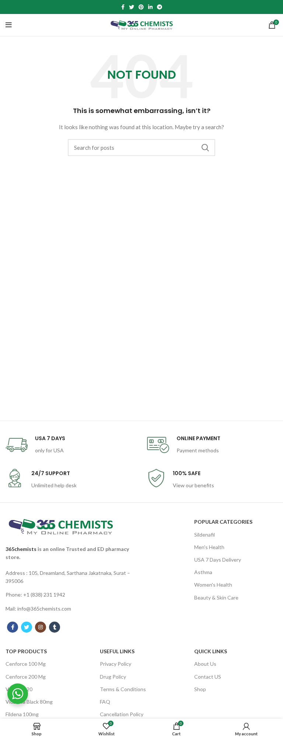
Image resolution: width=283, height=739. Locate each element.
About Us (205, 664)
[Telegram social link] (159, 7)
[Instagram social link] (40, 627)
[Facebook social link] (123, 7)
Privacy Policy (115, 664)
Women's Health (213, 584)
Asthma (203, 572)
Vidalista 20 (19, 689)
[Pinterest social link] (141, 7)
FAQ (105, 702)
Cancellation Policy (121, 714)
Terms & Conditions (123, 689)
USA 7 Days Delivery (217, 559)
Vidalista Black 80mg (29, 702)
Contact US (207, 676)
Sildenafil (204, 534)
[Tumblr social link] (54, 627)
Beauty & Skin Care (216, 597)
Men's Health (209, 547)
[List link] (71, 577)
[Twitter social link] (131, 7)
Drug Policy (113, 676)
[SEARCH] (205, 147)
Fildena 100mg (22, 714)
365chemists (21, 549)
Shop (200, 689)
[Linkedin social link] (150, 7)
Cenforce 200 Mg (26, 676)
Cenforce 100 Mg (26, 664)
